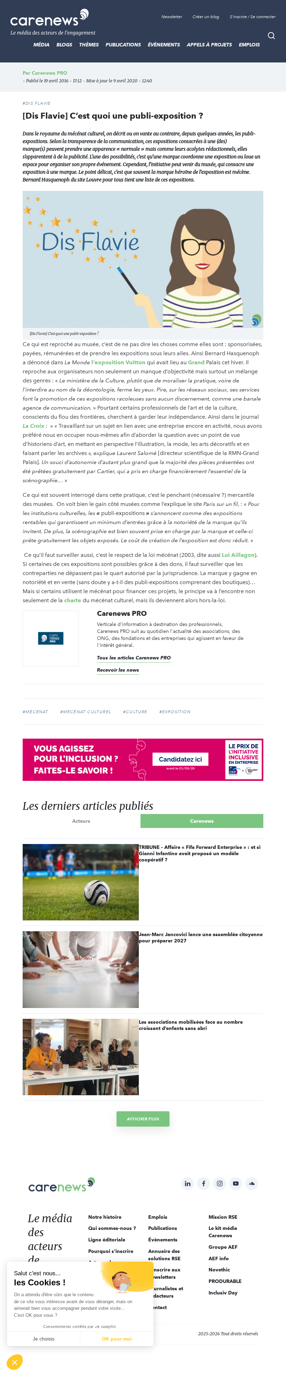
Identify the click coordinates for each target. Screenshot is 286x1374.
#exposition (175, 711)
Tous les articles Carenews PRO (134, 657)
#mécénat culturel (85, 711)
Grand (196, 362)
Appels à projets (209, 44)
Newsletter (171, 16)
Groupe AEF (223, 1247)
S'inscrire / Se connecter (253, 16)
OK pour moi (117, 1339)
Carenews (202, 821)
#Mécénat (35, 711)
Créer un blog (206, 16)
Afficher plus (143, 1118)
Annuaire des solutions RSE (164, 1254)
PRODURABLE (225, 1281)
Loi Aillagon (238, 555)
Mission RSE (223, 1217)
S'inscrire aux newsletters (164, 1273)
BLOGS (64, 44)
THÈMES (89, 44)
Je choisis (43, 1339)
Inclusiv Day (223, 1292)
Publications (123, 44)
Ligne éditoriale (106, 1239)
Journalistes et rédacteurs (165, 1292)
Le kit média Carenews (223, 1231)
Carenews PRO (49, 73)
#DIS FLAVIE (37, 103)
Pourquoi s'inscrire (110, 1251)
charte (72, 600)
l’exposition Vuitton (118, 362)
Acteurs (81, 821)
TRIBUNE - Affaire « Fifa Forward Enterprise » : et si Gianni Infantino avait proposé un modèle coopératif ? (200, 853)
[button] (14, 1362)
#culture (135, 711)
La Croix (34, 426)
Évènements (164, 44)
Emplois (249, 44)
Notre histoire (104, 1217)
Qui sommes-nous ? (112, 1228)
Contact (157, 1307)
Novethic (219, 1269)
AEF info (219, 1258)
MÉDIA (41, 44)
